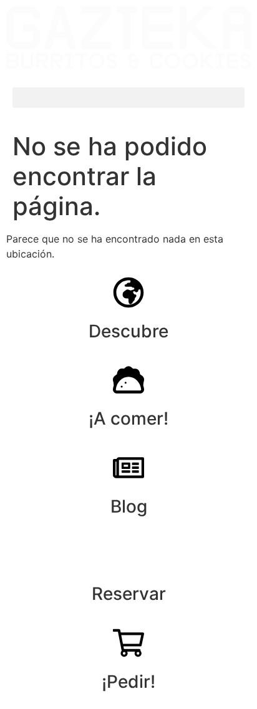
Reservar (129, 593)
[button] (128, 97)
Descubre (128, 331)
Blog (128, 506)
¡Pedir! (128, 681)
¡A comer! (128, 418)
